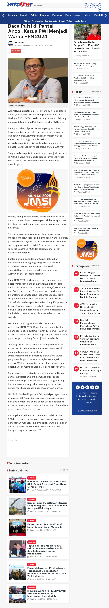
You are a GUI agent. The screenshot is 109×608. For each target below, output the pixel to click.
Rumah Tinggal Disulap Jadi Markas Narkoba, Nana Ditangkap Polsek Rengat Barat (87, 129)
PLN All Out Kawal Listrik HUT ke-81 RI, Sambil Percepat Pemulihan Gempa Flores (46, 484)
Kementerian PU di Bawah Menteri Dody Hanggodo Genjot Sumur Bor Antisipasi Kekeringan (47, 505)
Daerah (23, 15)
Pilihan (27, 21)
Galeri (62, 21)
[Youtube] (95, 5)
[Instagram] (100, 5)
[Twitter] (91, 5)
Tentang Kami (81, 393)
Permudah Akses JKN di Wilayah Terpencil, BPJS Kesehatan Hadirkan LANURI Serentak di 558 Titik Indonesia (46, 572)
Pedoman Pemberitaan (86, 396)
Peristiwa (57, 15)
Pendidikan (100, 15)
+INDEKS (63, 470)
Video (69, 21)
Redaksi (94, 393)
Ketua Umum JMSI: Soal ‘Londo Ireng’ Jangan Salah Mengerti (45, 526)
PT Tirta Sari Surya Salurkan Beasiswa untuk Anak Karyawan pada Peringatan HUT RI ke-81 (86, 201)
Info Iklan (82, 399)
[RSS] (100, 9)
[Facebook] (86, 5)
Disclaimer (87, 402)
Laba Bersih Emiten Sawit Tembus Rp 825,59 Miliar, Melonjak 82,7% (84, 78)
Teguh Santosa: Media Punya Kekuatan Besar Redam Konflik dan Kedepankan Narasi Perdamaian (45, 549)
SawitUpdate (51, 21)
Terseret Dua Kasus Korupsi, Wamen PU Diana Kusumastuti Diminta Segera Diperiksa (86, 158)
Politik (34, 15)
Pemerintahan (72, 15)
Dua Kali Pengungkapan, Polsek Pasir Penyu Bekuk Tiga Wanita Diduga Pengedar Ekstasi (86, 187)
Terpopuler (37, 21)
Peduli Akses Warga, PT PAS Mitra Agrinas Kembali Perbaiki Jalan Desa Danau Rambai (86, 114)
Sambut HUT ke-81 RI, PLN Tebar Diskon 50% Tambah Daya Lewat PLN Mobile (87, 216)
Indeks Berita (80, 21)
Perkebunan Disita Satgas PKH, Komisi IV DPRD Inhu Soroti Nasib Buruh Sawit (87, 46)
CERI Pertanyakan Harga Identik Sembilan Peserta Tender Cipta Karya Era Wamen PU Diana (87, 172)
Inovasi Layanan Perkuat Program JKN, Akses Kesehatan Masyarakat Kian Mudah (46, 593)
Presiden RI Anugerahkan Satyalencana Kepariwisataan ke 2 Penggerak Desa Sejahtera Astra (87, 144)
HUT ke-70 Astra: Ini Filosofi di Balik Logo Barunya (86, 229)
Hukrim (87, 15)
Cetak (17, 51)
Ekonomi (44, 15)
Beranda (12, 15)
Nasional (31, 478)
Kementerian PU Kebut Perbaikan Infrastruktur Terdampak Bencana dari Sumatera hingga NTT (87, 101)
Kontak (92, 399)
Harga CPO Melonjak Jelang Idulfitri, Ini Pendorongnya (85, 65)
